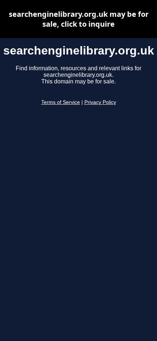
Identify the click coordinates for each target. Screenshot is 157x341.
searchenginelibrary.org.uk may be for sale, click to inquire (79, 19)
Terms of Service (60, 102)
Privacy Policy (100, 102)
